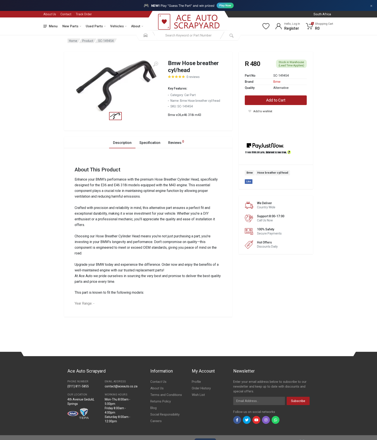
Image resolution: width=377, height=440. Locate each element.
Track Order (84, 14)
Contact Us (158, 382)
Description (122, 143)
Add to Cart (275, 100)
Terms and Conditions (166, 395)
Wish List (198, 395)
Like (248, 181)
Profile (196, 382)
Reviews (176, 142)
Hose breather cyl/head (272, 172)
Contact (65, 14)
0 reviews (193, 77)
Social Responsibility (165, 414)
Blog (153, 408)
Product (87, 41)
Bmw (277, 81)
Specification (149, 143)
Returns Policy (160, 401)
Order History (201, 388)
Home (73, 41)
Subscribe (298, 401)
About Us (49, 14)
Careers (156, 421)
